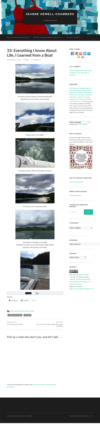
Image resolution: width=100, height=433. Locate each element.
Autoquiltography (75, 195)
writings (31, 311)
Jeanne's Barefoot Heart (21, 311)
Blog (12, 311)
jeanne (26, 60)
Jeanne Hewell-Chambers (50, 14)
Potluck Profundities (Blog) (18, 37)
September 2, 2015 (14, 60)
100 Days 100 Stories (15, 315)
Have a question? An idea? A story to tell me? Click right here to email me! (80, 73)
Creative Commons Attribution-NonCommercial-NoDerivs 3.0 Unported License (80, 282)
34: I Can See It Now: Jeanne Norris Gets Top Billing (50, 324)
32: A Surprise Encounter (15, 323)
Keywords (73, 240)
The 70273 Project (73, 37)
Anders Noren (82, 416)
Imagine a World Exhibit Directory (47, 37)
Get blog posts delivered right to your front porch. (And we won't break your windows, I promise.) (80, 90)
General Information (76, 182)
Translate (85, 124)
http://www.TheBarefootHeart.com (81, 289)
